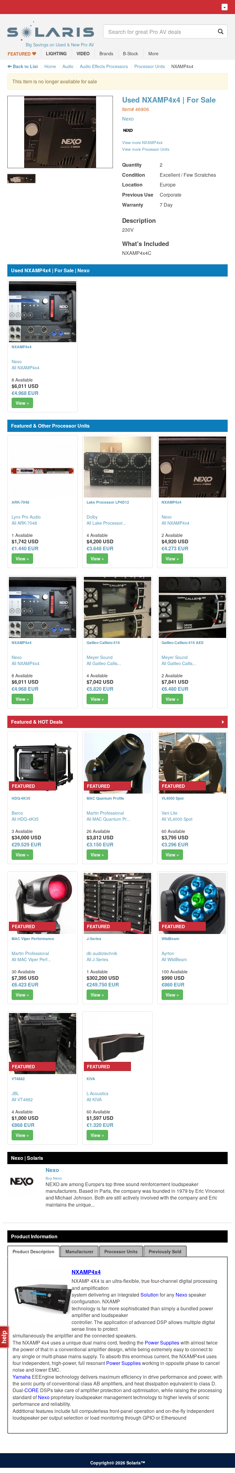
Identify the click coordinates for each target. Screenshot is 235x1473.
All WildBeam (174, 959)
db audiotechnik (102, 953)
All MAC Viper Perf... (31, 959)
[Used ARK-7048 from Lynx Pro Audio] (42, 470)
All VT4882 (22, 1099)
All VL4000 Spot (177, 819)
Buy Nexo (54, 1178)
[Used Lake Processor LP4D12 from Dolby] (117, 470)
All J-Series (97, 959)
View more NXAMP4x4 (142, 142)
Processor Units (149, 66)
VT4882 (18, 1078)
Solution (149, 1294)
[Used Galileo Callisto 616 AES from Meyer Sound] (192, 610)
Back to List (25, 66)
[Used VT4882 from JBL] (42, 1046)
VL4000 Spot (173, 798)
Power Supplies (162, 1342)
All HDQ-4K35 (25, 819)
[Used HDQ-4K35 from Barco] (42, 766)
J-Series (94, 938)
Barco (17, 813)
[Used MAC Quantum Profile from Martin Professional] (117, 766)
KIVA (91, 1078)
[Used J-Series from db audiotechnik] (117, 906)
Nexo (128, 118)
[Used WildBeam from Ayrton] (192, 906)
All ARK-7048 (24, 523)
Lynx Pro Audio (26, 517)
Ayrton (168, 953)
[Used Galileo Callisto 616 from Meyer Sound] (117, 610)
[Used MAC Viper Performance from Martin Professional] (42, 906)
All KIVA (94, 1099)
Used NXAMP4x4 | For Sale (169, 99)
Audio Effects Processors (104, 66)
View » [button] (22, 403)
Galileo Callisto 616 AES (182, 642)
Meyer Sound (100, 657)
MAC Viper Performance (33, 938)
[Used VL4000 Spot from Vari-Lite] (192, 766)
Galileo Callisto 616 (103, 642)
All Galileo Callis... (104, 663)
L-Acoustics (97, 1093)
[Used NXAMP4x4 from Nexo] (60, 165)
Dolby (92, 517)
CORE (31, 1390)
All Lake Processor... (106, 523)
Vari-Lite (169, 813)
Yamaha (22, 1376)
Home (50, 66)
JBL (15, 1093)
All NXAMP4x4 (25, 367)
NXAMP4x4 (22, 346)
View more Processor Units (145, 149)
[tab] (33, 1251)
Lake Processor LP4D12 (108, 502)
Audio (67, 66)
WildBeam (170, 938)
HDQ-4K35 (21, 798)
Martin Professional (105, 813)
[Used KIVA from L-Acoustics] (117, 1046)
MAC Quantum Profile (105, 798)
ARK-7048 (20, 502)
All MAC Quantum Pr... (108, 819)
